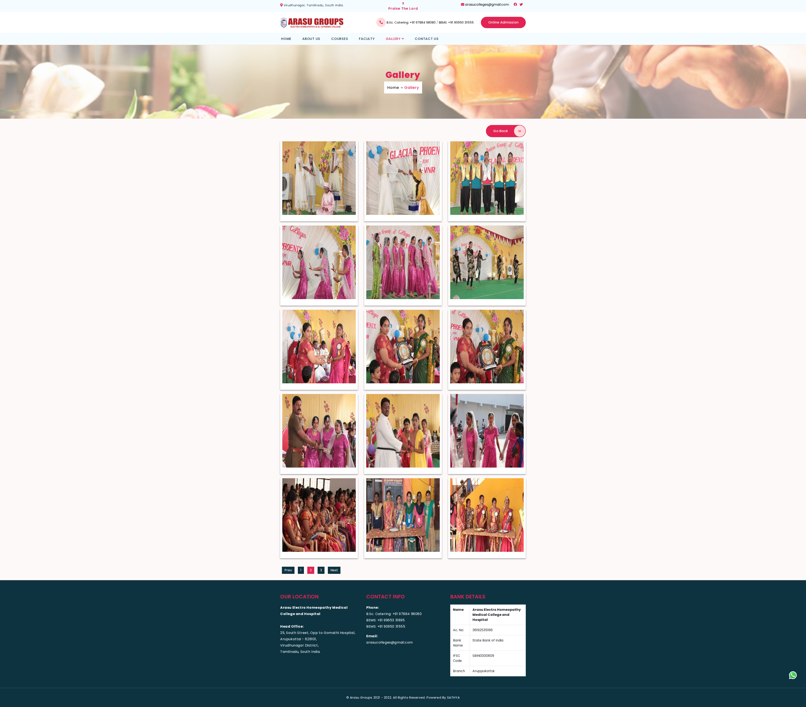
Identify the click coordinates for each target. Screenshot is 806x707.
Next (334, 570)
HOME (286, 38)
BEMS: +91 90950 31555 (456, 22)
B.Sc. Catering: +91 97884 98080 (411, 22)
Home (393, 87)
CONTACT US (427, 38)
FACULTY (367, 38)
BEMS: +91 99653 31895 (385, 620)
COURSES (339, 38)
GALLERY (394, 38)
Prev (288, 570)
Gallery (411, 87)
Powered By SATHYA (443, 697)
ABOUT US (311, 38)
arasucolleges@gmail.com (487, 4)
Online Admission (503, 22)
